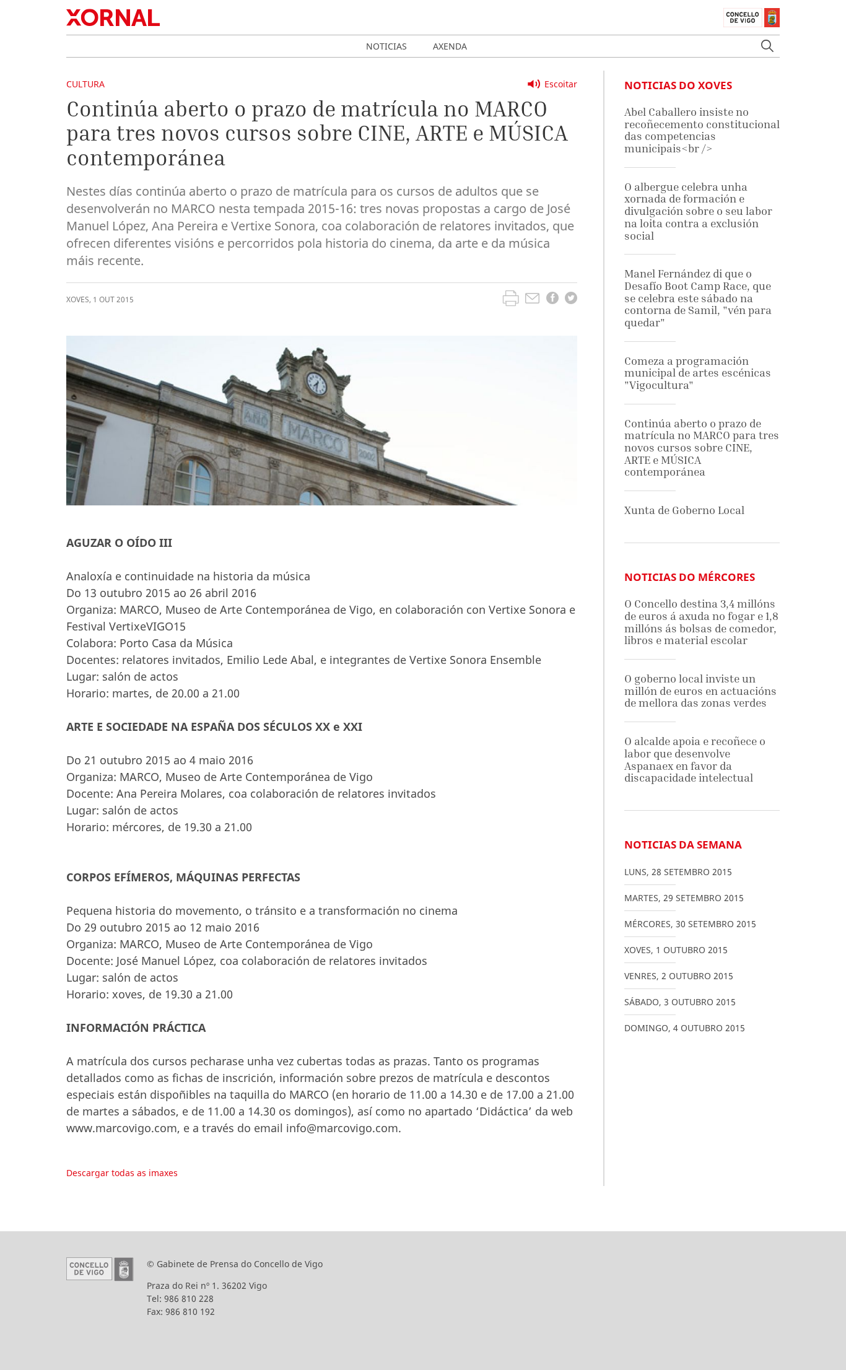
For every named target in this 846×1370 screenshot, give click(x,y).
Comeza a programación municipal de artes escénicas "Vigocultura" (697, 372)
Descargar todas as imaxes (122, 1173)
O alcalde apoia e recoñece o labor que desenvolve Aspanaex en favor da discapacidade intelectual (694, 759)
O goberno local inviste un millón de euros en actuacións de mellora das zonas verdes (700, 690)
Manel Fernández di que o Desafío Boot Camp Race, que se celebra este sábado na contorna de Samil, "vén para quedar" (698, 298)
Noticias (386, 46)
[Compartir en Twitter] (571, 299)
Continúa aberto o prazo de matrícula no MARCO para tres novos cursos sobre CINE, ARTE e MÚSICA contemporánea (701, 448)
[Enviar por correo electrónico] (532, 300)
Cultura (85, 84)
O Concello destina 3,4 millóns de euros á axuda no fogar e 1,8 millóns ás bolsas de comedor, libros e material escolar (701, 622)
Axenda (450, 46)
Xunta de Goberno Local (684, 510)
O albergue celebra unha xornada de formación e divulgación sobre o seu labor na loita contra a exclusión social (698, 211)
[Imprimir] (510, 300)
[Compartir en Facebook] (552, 299)
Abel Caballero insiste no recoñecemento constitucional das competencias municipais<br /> (702, 130)
